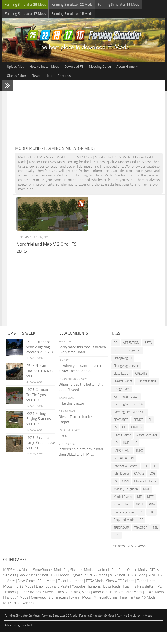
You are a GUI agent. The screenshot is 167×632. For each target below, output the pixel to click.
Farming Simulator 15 (128, 404)
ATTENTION (131, 343)
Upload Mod (15, 66)
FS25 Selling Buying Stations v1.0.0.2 (38, 418)
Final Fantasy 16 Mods (137, 597)
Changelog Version (126, 366)
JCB (146, 466)
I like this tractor (71, 403)
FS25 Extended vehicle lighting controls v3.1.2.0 (39, 347)
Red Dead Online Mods (129, 570)
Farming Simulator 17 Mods (134, 615)
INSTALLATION (124, 458)
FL (150, 420)
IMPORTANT (122, 451)
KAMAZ (139, 474)
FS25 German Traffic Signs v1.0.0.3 (37, 394)
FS (115, 427)
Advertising (12, 625)
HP (116, 443)
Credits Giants (123, 381)
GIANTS (136, 427)
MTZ (150, 497)
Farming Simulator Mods (25, 4)
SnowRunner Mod (47, 570)
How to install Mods (44, 66)
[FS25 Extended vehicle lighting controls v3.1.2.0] (14, 347)
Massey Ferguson (126, 489)
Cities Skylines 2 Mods (36, 592)
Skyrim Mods (81, 597)
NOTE (140, 504)
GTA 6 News (136, 546)
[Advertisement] (89, 112)
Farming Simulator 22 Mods (59, 615)
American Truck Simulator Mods (117, 592)
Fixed (63, 435)
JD (154, 466)
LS (115, 481)
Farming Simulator (126, 396)
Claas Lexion (122, 373)
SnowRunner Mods (33, 575)
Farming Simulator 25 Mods (22, 615)
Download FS (74, 66)
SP (141, 520)
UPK (116, 535)
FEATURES (121, 420)
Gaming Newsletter (140, 586)
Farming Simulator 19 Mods (97, 615)
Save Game (26, 581)
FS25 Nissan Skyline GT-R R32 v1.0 (39, 371)
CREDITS (141, 373)
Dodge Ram (122, 389)
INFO (139, 451)
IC (136, 443)
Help (48, 76)
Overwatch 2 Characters (49, 597)
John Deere (121, 474)
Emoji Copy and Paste (52, 586)
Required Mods (124, 520)
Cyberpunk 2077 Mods (89, 575)
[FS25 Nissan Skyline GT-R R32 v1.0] (14, 371)
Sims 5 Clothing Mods (73, 592)
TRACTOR (140, 528)
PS (141, 512)
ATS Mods (117, 575)
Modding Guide (100, 66)
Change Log (132, 350)
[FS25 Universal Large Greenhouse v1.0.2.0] (14, 443)
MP (139, 497)
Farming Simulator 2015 (130, 412)
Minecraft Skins (106, 597)
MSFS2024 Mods (16, 570)
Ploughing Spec (124, 512)
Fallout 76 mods (70, 581)
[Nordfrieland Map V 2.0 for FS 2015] (52, 213)
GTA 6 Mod (136, 575)
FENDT (138, 420)
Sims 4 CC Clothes (120, 581)
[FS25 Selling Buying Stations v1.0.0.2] (14, 419)
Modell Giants (123, 497)
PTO (151, 512)
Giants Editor (16, 76)
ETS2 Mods (95, 581)
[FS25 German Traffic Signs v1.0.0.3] (14, 395)
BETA (148, 343)
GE (124, 427)
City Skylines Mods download (86, 570)
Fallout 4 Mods (16, 597)
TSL (155, 528)
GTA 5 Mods (154, 592)
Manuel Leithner (145, 481)
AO (116, 343)
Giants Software (146, 435)
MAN (125, 481)
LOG (152, 474)
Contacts (64, 76)
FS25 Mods (46, 581)
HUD (126, 443)
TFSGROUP (121, 528)
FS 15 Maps (24, 237)
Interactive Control (126, 466)
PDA (152, 504)
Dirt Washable (146, 381)
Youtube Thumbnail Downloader (97, 586)
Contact (27, 625)
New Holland (122, 504)
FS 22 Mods (24, 586)
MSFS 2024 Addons (18, 603)
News (36, 76)
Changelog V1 (123, 358)
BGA (116, 350)
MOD (146, 489)
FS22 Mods (60, 575)
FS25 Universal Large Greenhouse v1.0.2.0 (40, 442)
